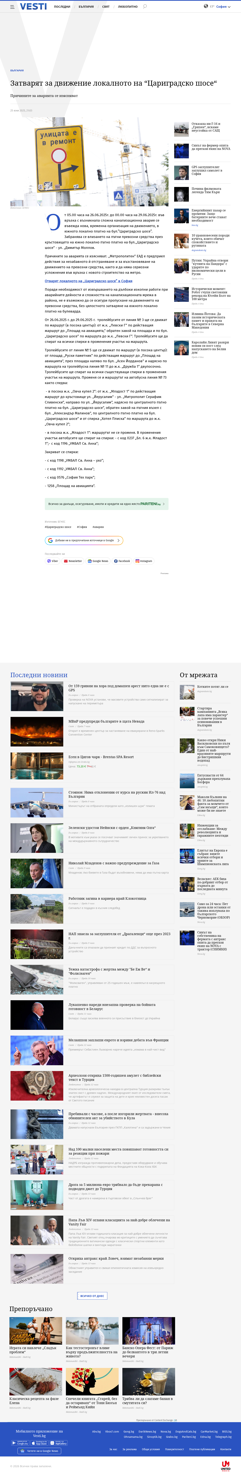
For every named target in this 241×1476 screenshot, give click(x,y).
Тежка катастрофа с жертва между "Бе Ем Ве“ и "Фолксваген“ (109, 971)
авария (99, 527)
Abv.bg (96, 1431)
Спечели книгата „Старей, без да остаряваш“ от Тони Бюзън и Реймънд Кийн (91, 1403)
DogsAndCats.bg (185, 1431)
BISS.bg (227, 1431)
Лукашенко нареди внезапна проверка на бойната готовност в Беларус (112, 1006)
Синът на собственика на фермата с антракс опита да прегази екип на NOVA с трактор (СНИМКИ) (212, 940)
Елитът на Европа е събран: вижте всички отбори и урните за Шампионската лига (213, 857)
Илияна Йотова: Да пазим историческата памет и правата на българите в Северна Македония (208, 320)
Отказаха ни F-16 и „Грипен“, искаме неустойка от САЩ (206, 127)
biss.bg (195, 225)
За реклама (130, 1449)
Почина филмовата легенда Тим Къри (206, 190)
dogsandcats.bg (199, 250)
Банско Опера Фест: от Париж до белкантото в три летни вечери (147, 1352)
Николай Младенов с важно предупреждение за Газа (114, 863)
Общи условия (151, 1449)
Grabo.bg (172, 1437)
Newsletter (75, 561)
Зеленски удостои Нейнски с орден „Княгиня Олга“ (112, 827)
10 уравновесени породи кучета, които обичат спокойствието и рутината (211, 240)
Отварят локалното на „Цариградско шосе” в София (88, 281)
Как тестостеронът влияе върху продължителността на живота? (91, 1352)
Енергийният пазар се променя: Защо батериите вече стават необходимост (209, 215)
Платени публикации (202, 1449)
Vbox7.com (112, 1431)
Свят (106, 6)
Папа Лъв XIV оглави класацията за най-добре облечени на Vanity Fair (119, 1222)
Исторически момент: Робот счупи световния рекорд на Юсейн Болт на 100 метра (211, 294)
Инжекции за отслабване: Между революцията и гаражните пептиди (212, 830)
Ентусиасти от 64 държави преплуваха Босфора (213, 778)
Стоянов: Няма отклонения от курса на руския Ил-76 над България (117, 794)
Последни (62, 6)
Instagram (146, 561)
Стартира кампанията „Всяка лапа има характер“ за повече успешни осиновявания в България (212, 716)
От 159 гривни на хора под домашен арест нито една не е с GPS (119, 688)
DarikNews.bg (147, 1431)
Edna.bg (205, 1437)
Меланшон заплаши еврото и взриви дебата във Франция (119, 1040)
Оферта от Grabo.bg (79, 761)
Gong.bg (129, 1431)
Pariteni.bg (189, 1437)
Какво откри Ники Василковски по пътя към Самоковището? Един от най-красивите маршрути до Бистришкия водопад (214, 750)
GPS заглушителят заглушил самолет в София (207, 170)
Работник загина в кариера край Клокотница (107, 898)
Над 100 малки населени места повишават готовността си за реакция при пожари (118, 1151)
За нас (113, 1449)
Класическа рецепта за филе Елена (34, 1401)
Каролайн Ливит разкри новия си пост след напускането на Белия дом (210, 347)
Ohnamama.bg (133, 1437)
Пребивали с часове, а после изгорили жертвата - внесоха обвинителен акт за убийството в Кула (118, 1116)
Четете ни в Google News (42, 1451)
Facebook (124, 561)
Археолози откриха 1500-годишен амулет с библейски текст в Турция (115, 1077)
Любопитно (128, 6)
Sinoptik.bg (154, 1437)
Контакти (225, 1449)
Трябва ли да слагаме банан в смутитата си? (147, 1401)
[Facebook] (231, 1454)
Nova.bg (166, 1431)
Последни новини (39, 675)
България (86, 6)
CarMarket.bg (209, 1431)
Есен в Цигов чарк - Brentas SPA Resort (101, 757)
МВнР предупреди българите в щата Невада (106, 721)
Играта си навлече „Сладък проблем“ (32, 1350)
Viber (55, 561)
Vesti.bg (33, 6)
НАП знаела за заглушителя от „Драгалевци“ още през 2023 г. (119, 936)
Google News (100, 561)
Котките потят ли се (212, 687)
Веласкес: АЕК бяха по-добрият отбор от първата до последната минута (212, 884)
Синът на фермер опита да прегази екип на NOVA (211, 147)
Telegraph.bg (223, 1437)
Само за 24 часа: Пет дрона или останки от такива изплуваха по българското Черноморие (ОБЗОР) (214, 910)
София (83, 527)
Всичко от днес (92, 1296)
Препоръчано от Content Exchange (154, 1420)
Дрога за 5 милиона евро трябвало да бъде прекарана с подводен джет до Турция (116, 1186)
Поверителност (174, 1449)
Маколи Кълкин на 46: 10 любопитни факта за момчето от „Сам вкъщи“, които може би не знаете (213, 804)
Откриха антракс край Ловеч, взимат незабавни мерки (116, 1258)
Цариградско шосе (58, 527)
